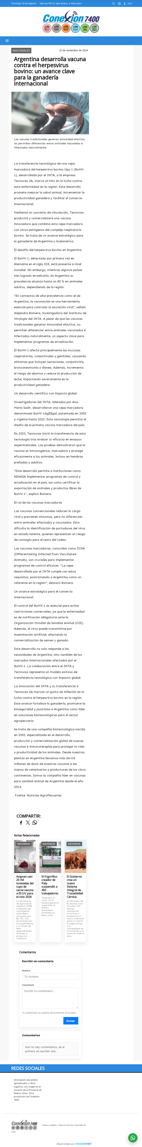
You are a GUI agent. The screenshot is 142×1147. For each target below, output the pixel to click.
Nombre (26, 970)
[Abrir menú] (7, 41)
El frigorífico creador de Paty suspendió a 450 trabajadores (50, 885)
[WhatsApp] (119, 3)
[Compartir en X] (27, 823)
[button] (113, 3)
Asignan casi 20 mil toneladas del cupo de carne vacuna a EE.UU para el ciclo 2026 (25, 887)
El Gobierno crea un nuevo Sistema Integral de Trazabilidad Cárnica (75, 887)
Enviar (70, 1021)
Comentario (28, 985)
